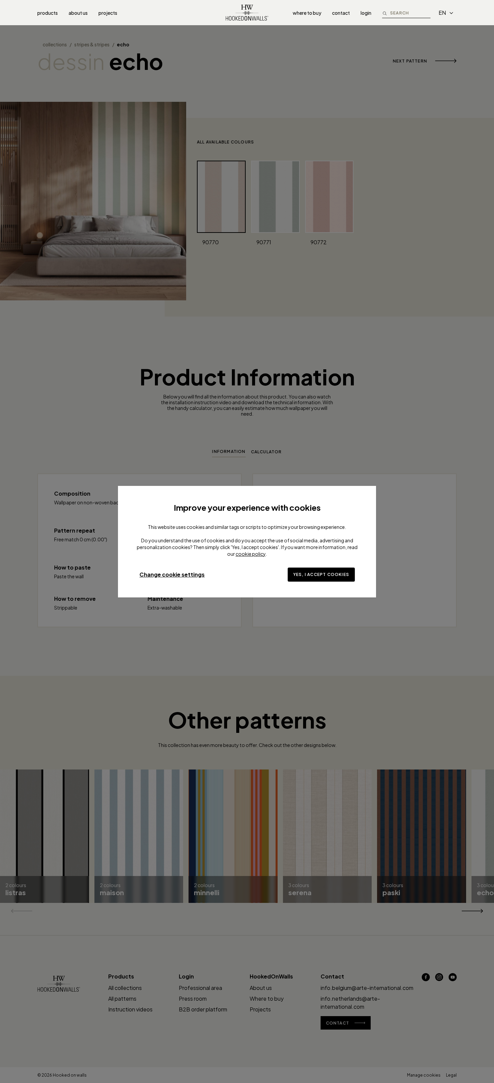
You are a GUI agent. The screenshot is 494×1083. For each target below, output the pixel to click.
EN (442, 12)
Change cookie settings (172, 574)
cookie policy (250, 554)
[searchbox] (410, 12)
